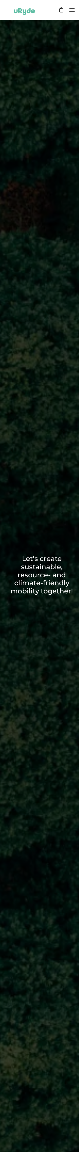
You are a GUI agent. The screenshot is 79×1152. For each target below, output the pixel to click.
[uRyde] (24, 10)
